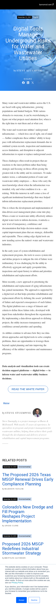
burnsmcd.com (45, 5)
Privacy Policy (17, 582)
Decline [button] (34, 600)
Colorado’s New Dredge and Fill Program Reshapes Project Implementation (27, 514)
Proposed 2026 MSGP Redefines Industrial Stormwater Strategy (22, 549)
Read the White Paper (28, 389)
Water (6, 403)
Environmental (24, 467)
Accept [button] (21, 600)
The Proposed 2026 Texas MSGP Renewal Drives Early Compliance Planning (27, 479)
